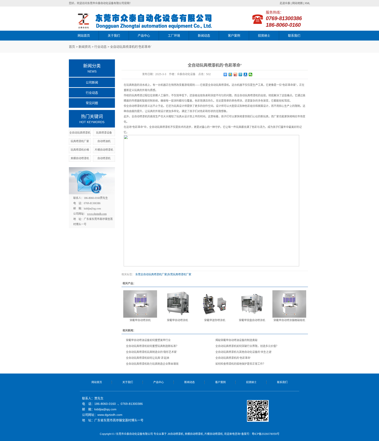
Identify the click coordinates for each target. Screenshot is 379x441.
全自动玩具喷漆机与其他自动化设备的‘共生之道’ (243, 352)
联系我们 (294, 35)
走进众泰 (285, 3)
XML (307, 3)
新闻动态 (204, 35)
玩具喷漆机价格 (80, 149)
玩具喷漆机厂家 (80, 141)
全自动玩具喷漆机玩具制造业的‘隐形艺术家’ (151, 352)
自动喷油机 (104, 141)
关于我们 (114, 35)
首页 (72, 46)
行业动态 (100, 46)
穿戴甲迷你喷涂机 (214, 320)
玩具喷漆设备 (104, 132)
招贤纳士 (264, 35)
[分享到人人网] (245, 74)
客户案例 (234, 35)
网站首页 (84, 35)
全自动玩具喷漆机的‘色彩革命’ (233, 358)
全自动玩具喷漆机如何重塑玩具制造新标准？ (152, 346)
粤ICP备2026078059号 (265, 434)
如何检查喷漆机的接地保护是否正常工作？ (240, 363)
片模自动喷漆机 (104, 149)
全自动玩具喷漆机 (79, 132)
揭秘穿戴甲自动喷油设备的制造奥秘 (236, 340)
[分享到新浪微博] (235, 74)
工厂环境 (174, 35)
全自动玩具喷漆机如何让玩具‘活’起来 (147, 358)
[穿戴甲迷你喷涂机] (215, 304)
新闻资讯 (85, 46)
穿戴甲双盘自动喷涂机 (252, 320)
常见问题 (92, 103)
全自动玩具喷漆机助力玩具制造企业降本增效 (152, 363)
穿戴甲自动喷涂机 (140, 320)
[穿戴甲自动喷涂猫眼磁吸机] (289, 304)
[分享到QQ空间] (230, 74)
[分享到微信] (250, 74)
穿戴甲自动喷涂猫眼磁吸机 (289, 320)
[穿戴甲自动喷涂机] (140, 304)
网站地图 (297, 3)
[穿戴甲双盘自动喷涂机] (252, 304)
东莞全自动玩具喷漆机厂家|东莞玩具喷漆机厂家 (163, 274)
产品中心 (144, 35)
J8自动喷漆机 (175, 434)
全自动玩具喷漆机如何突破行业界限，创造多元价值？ (247, 346)
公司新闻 (92, 82)
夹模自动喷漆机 (80, 158)
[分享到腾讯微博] (240, 74)
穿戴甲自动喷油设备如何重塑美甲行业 (148, 340)
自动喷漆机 (104, 158)
